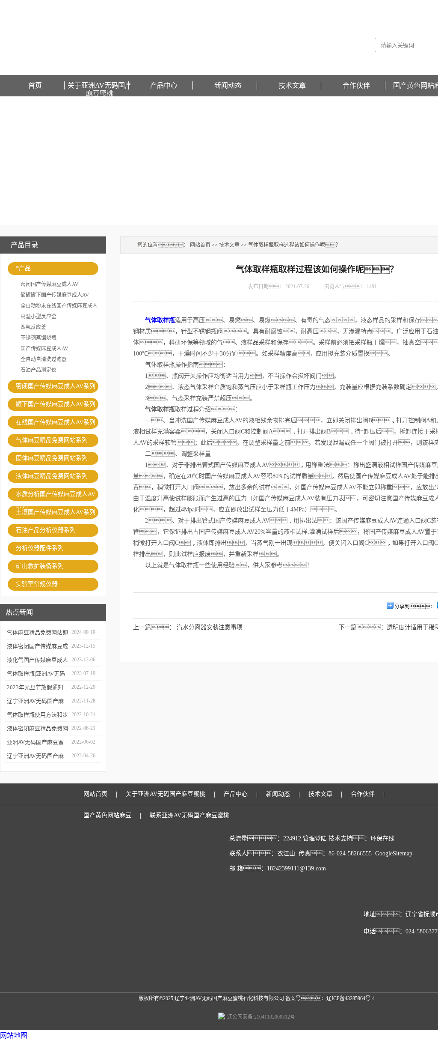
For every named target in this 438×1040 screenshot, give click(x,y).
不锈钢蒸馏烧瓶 (38, 338)
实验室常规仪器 (37, 584)
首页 (35, 85)
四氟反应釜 (33, 327)
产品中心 (164, 85)
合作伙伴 (356, 85)
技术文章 (292, 85)
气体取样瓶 (160, 320)
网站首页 (200, 245)
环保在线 (382, 838)
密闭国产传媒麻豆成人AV (50, 284)
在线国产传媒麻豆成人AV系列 (55, 422)
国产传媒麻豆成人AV (44, 349)
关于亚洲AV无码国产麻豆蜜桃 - (365, 6)
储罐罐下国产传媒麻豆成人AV (55, 295)
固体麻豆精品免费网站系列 (52, 458)
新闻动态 (228, 85)
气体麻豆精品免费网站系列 (52, 440)
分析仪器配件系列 (40, 548)
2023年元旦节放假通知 (35, 687)
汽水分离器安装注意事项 (210, 627)
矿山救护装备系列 (40, 566)
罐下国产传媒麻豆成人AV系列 (55, 404)
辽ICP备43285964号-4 (350, 998)
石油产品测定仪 (38, 370)
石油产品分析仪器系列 (46, 530)
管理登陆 (315, 838)
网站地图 (13, 1035)
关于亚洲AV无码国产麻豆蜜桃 (100, 86)
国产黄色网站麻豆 (107, 815)
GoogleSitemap (393, 853)
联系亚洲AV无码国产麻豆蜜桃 (189, 815)
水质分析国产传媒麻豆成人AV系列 (55, 496)
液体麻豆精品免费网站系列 (52, 476)
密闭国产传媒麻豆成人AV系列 (55, 386)
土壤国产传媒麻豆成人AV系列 (55, 512)
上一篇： (154, 627)
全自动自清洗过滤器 (44, 359)
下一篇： (363, 627)
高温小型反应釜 (38, 317)
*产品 (23, 268)
